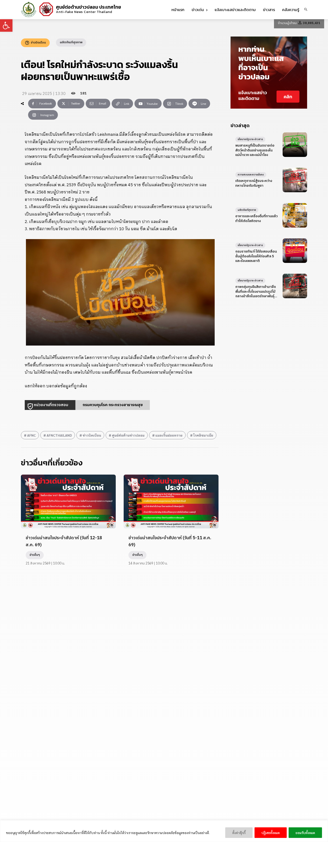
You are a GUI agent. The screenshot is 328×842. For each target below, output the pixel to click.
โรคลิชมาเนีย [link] (203, 435)
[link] (6, 25)
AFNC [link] (31, 435)
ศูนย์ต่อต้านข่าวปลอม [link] (128, 435)
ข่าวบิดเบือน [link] (92, 435)
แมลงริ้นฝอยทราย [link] (168, 435)
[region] (164, 831)
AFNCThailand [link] (59, 435)
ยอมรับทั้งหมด (305, 832)
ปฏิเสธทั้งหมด (270, 832)
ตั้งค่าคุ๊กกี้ (239, 832)
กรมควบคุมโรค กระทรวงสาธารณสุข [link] (113, 405)
